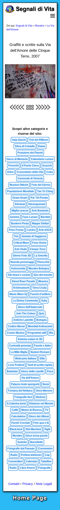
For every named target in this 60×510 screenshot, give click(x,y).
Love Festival (16, 365)
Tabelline (46, 461)
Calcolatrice (18, 416)
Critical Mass (21, 242)
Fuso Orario (39, 242)
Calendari (32, 461)
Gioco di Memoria (17, 159)
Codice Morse (16, 326)
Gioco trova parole (36, 435)
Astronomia (18, 268)
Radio (14, 455)
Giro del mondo (42, 274)
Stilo (42, 358)
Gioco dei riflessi (39, 416)
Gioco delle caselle (32, 371)
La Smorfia (40, 255)
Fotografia (44, 467)
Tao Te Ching (45, 191)
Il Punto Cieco (30, 165)
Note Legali (44, 484)
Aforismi (20, 204)
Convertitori (15, 461)
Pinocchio (43, 262)
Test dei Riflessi (38, 139)
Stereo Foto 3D (22, 255)
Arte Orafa (20, 249)
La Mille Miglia (19, 352)
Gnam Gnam (19, 197)
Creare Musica (15, 332)
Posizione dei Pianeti (30, 152)
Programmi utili (37, 332)
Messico (43, 281)
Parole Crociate (20, 422)
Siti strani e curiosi (19, 274)
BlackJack (16, 429)
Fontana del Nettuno (20, 390)
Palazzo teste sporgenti (25, 384)
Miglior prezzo (20, 210)
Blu (51, 332)
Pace (50, 371)
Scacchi (47, 165)
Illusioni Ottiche (19, 184)
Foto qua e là (41, 422)
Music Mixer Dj (18, 294)
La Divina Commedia (25, 300)
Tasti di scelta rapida (39, 365)
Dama (41, 146)
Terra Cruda (39, 287)
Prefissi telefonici (31, 455)
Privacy (27, 484)
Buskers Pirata (20, 223)
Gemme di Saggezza (34, 236)
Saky (44, 300)
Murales (39, 25)
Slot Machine (33, 429)
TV (46, 410)
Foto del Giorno (41, 184)
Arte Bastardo (40, 210)
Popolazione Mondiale (20, 191)
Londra (31, 229)
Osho (10, 172)
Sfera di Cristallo (25, 146)
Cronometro (45, 448)
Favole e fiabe (42, 345)
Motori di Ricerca (31, 410)
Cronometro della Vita (30, 172)
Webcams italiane (25, 358)
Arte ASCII (45, 229)
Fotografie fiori (23, 397)
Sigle (47, 429)
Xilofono (40, 397)
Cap (47, 455)
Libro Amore (27, 467)
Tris (16, 236)
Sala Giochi (19, 139)
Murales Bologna (38, 268)
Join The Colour (26, 313)
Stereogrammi (36, 204)
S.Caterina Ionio (16, 403)
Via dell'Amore (30, 377)
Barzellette (36, 442)
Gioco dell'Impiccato (30, 307)
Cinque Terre (38, 249)
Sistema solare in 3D (30, 339)
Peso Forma (16, 229)
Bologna (41, 320)
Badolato (12, 371)
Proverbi (13, 165)
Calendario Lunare (42, 159)
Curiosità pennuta (20, 345)
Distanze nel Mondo (41, 403)
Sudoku (22, 442)
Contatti (13, 484)
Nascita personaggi (22, 262)
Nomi (46, 384)
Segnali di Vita (24, 25)
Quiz (41, 313)
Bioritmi (45, 217)
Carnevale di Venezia (30, 178)
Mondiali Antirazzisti (40, 326)
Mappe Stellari (40, 223)
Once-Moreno (44, 390)
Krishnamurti (21, 287)
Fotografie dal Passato (21, 448)
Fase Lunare (30, 217)
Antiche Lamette (23, 320)
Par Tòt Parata (39, 197)
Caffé (15, 410)
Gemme (14, 217)
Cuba (49, 172)
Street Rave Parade (23, 281)
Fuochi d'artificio (40, 294)
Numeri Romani (40, 352)
